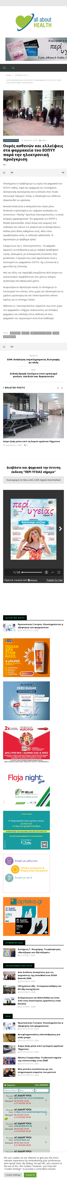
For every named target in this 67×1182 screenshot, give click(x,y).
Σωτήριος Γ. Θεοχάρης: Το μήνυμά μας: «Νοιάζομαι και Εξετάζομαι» (39, 951)
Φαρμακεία (9, 336)
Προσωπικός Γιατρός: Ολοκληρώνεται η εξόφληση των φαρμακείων (40, 626)
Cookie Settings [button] (13, 1174)
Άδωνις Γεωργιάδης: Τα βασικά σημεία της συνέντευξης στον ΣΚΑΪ (39, 1059)
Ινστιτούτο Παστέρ (41, 333)
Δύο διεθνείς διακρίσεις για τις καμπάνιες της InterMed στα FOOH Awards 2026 (37, 975)
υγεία (56, 333)
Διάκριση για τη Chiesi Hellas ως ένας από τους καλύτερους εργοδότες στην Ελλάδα (39, 1000)
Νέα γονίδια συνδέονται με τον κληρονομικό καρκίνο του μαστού (37, 1071)
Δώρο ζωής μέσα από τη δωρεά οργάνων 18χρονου (31, 441)
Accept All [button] (30, 1174)
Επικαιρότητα (11, 140)
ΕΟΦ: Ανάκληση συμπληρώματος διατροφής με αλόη (33, 359)
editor (44, 140)
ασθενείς (15, 333)
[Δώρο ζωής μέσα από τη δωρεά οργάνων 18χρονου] (33, 415)
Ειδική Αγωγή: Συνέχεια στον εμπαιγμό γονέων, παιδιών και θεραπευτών (33, 373)
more (63, 172)
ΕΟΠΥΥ (25, 333)
